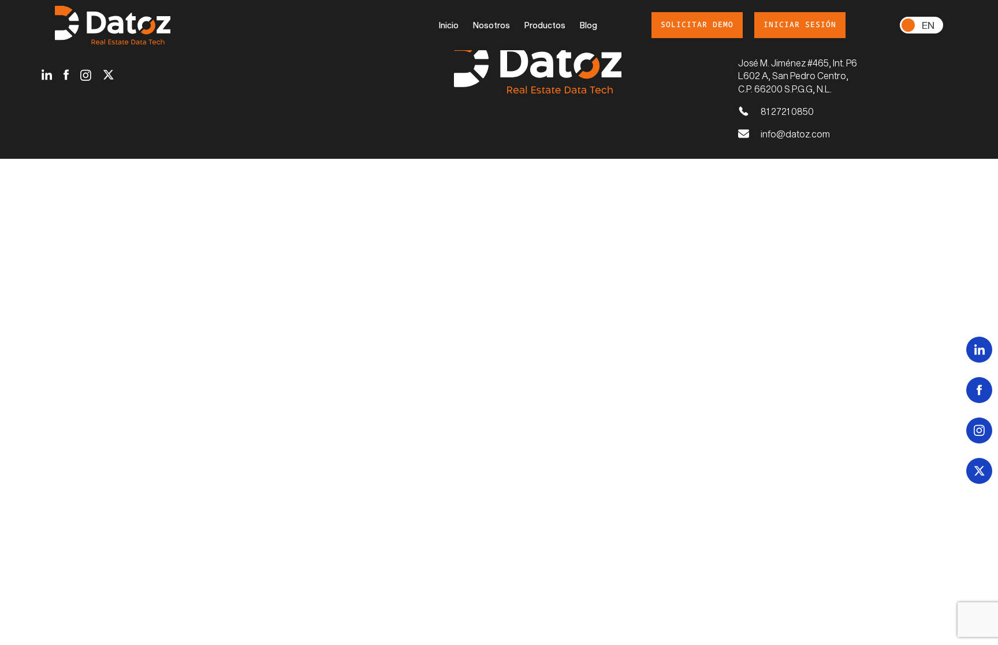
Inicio (449, 25)
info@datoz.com (795, 133)
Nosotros (491, 25)
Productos (544, 25)
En (928, 25)
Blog (588, 25)
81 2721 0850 (787, 111)
